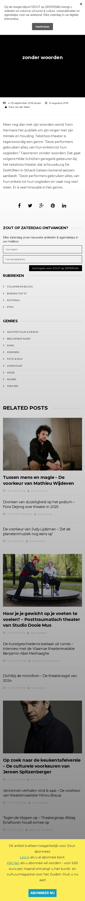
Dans (10, 345)
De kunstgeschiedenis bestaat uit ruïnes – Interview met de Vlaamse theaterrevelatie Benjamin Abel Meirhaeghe (39, 649)
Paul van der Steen (19, 106)
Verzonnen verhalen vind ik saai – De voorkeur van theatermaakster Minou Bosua (41, 793)
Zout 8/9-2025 (15, 541)
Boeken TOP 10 (16, 293)
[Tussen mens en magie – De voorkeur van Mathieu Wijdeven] (42, 444)
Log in (24, 857)
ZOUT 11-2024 (15, 829)
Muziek (11, 379)
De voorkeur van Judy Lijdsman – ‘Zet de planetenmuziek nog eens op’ (37, 531)
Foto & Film (14, 358)
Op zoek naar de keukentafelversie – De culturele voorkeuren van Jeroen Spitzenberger (41, 766)
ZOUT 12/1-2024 (16, 687)
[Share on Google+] (41, 205)
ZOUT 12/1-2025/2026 (19, 514)
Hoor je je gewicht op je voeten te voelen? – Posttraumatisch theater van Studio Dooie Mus (41, 619)
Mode (11, 372)
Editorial (13, 300)
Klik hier (13, 863)
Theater (12, 386)
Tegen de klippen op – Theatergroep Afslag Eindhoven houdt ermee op (39, 820)
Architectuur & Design (22, 331)
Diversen (13, 352)
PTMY (10, 306)
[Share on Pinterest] (53, 205)
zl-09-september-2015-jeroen (24, 102)
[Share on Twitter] (30, 205)
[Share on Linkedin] (64, 205)
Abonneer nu (42, 893)
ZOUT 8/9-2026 (16, 490)
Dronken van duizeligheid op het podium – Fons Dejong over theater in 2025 (39, 504)
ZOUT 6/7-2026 (16, 632)
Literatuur (14, 365)
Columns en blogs (20, 286)
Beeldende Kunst (19, 338)
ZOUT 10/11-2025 (16, 660)
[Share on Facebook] (19, 205)
